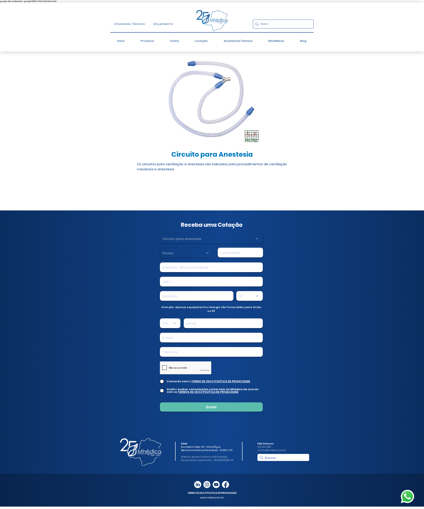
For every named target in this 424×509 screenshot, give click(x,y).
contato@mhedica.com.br (271, 450)
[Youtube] (216, 484)
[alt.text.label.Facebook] (225, 484)
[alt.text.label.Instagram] (206, 484)
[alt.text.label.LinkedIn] (197, 484)
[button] (147, 41)
